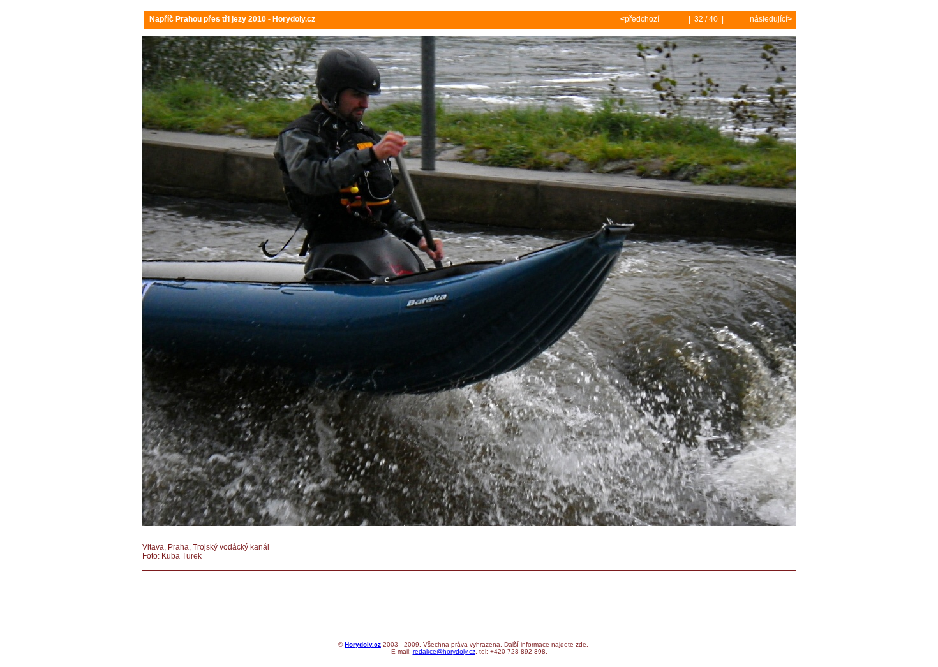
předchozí (640, 19)
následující (770, 19)
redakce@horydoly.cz (444, 651)
